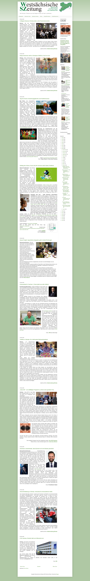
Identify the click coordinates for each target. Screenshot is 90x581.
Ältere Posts (55, 566)
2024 (62, 140)
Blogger (57, 574)
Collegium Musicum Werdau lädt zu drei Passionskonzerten (35, 21)
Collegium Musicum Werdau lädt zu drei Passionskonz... (66, 167)
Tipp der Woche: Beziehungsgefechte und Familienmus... (66, 175)
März (63, 163)
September (64, 154)
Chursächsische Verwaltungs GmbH (50, 157)
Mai (63, 160)
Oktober (63, 152)
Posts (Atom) (26, 568)
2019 (62, 148)
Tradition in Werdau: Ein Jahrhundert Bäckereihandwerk (34, 339)
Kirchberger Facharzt (48, 310)
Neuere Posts (22, 566)
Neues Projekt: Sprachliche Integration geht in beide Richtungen (36, 240)
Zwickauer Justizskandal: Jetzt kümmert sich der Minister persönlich (37, 448)
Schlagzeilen (21, 16)
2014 (62, 217)
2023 (62, 142)
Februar (63, 165)
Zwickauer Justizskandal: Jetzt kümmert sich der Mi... (66, 199)
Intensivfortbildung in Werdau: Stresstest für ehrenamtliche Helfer (36, 491)
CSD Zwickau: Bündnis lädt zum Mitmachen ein (32, 538)
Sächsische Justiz (27, 16)
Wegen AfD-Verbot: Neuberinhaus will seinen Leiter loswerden (65, 119)
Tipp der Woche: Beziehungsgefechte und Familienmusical (34, 98)
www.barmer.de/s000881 (32, 223)
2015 (62, 215)
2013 (62, 218)
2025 (62, 139)
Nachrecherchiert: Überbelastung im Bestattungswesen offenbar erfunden (65, 82)
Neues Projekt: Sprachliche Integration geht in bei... (65, 183)
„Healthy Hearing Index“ (47, 184)
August (63, 155)
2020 (62, 146)
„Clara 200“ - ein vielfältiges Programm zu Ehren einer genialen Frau (37, 389)
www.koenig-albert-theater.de (26, 127)
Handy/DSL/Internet (47, 16)
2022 (62, 143)
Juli (63, 157)
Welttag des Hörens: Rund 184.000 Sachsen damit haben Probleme (37, 165)
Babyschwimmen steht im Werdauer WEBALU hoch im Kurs (35, 55)
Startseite (38, 566)
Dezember (64, 149)
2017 (62, 212)
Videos (41, 16)
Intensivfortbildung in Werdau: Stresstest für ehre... (66, 202)
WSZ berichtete (38, 469)
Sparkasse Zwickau (35, 16)
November (64, 151)
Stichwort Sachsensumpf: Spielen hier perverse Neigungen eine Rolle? (65, 69)
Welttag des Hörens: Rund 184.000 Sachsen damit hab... (65, 179)
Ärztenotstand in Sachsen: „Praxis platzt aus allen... (65, 187)
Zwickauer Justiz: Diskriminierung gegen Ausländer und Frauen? (65, 106)
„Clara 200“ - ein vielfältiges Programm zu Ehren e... (66, 194)
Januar (63, 209)
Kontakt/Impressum (55, 16)
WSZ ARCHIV (63, 93)
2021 (62, 145)
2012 (62, 220)
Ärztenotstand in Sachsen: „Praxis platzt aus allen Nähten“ (34, 284)
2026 (62, 137)
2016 (62, 214)
